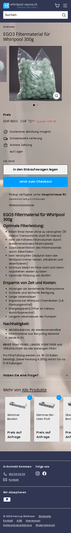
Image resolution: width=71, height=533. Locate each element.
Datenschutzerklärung (17, 525)
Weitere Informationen (21, 204)
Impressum (33, 520)
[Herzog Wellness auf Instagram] (38, 473)
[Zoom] (56, 95)
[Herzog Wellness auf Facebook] (44, 473)
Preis (7, 115)
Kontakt (8, 520)
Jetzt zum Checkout (35, 181)
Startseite (9, 26)
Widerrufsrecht (45, 525)
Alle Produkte (34, 389)
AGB (19, 520)
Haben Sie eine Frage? (20, 375)
